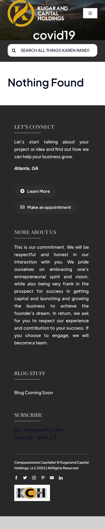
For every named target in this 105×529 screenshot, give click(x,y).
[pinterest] (43, 478)
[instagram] (34, 478)
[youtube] (52, 478)
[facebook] (16, 478)
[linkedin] (61, 478)
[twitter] (25, 478)
